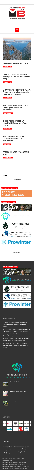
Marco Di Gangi (9, 343)
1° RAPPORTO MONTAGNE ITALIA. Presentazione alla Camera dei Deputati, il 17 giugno (17, 92)
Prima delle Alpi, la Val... (16, 381)
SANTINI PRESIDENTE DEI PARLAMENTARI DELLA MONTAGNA (13, 138)
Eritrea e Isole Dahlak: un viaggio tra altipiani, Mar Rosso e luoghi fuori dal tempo (15, 324)
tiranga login (8, 334)
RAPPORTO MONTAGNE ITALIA (15, 63)
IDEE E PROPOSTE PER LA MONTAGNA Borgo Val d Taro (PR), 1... (15, 123)
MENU (17, 2)
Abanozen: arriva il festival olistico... (19, 391)
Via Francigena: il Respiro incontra (19, 401)
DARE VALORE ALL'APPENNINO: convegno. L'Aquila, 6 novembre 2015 (16, 76)
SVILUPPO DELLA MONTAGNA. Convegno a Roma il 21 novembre (15, 107)
